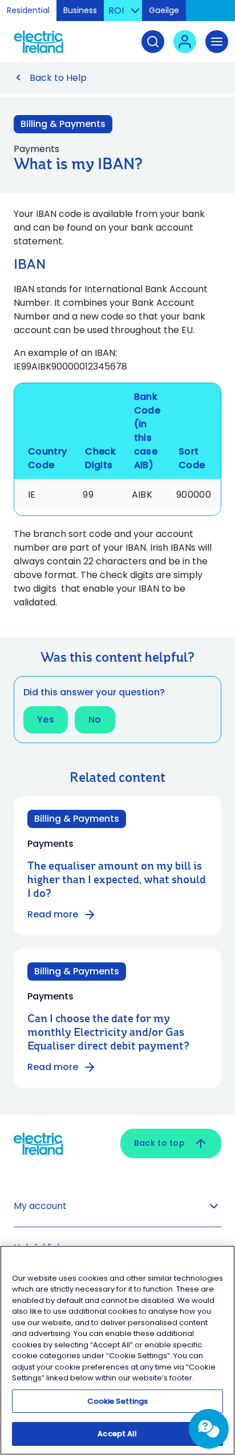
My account (40, 1205)
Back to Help (58, 77)
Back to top (159, 1143)
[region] (117, 1350)
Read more (52, 914)
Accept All (117, 1433)
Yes (45, 719)
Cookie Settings (117, 1401)
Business (80, 10)
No (95, 719)
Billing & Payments (63, 123)
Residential (28, 10)
